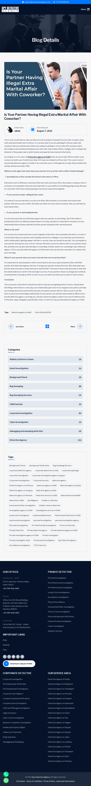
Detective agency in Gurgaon (21, 490)
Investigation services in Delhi (48, 510)
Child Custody (16, 404)
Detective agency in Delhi (39, 157)
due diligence (32, 500)
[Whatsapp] (6, 780)
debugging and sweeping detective (26, 431)
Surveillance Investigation (19, 545)
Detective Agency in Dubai (59, 713)
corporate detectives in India (46, 470)
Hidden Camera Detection (49, 505)
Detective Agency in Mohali (59, 746)
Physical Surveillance (56, 602)
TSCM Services (40, 545)
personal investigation (42, 520)
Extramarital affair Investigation (22, 505)
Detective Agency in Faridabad (60, 751)
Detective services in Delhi (46, 495)
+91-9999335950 (62, 2)
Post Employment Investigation (15, 689)
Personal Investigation (57, 578)
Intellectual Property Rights (14, 727)
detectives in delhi (16, 500)
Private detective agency (37, 530)
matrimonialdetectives (42, 515)
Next (73, 326)
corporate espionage (70, 470)
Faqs (5, 649)
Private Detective (16, 530)
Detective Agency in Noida (59, 679)
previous (20, 326)
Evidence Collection (50, 500)
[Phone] (6, 774)
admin (17, 131)
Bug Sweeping (16, 386)
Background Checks (17, 465)
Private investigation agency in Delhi (24, 535)
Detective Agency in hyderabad (60, 703)
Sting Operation (9, 737)
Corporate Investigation (12, 679)
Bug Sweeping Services (21, 395)
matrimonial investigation (19, 520)
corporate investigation (21, 413)
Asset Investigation (19, 368)
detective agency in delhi (21, 312)
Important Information (65, 781)
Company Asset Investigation (15, 703)
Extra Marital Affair (43, 312)
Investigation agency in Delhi (20, 510)
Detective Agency (18, 440)
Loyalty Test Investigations (59, 592)
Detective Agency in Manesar (60, 761)
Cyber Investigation (19, 422)
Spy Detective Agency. (41, 777)
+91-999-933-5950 (11, 588)
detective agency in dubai (70, 485)
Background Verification (39, 465)
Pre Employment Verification (14, 684)
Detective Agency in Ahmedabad (61, 708)
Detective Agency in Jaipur (59, 737)
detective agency (59, 480)
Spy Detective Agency (67, 540)
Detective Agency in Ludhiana (60, 742)
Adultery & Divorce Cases (22, 359)
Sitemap (6, 645)
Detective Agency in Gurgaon (60, 698)
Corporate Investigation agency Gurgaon (48, 475)
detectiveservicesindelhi (70, 495)
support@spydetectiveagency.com (37, 2)
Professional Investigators (44, 540)
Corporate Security (41, 480)
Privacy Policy (49, 781)
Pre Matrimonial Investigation (44, 525)
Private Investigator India (19, 540)
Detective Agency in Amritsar (21, 485)
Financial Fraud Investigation (59, 621)
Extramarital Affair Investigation (61, 607)
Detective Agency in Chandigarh (61, 689)
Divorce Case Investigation (59, 611)
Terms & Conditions (34, 781)
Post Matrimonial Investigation (60, 583)
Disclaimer (20, 781)
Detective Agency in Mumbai (60, 693)
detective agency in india (46, 490)
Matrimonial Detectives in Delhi (68, 515)
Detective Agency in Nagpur (59, 722)
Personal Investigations (18, 525)
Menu (83, 9)
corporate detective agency (20, 470)
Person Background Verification (61, 616)
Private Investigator (50, 535)
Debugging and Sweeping (13, 742)
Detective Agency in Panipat (59, 727)
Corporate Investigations (19, 480)
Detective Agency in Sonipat (59, 732)
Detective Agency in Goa (58, 718)
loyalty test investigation (19, 515)
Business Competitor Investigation (17, 722)
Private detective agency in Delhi (64, 530)
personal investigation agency (67, 520)
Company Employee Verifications (16, 698)
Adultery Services (55, 631)
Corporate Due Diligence (13, 693)
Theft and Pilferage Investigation (16, 708)
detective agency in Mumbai (20, 495)
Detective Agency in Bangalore (60, 684)
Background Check (18, 377)
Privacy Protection (67, 525)
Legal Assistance (9, 713)
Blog (5, 640)
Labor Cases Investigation (13, 718)
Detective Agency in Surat (58, 756)
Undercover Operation (12, 732)
